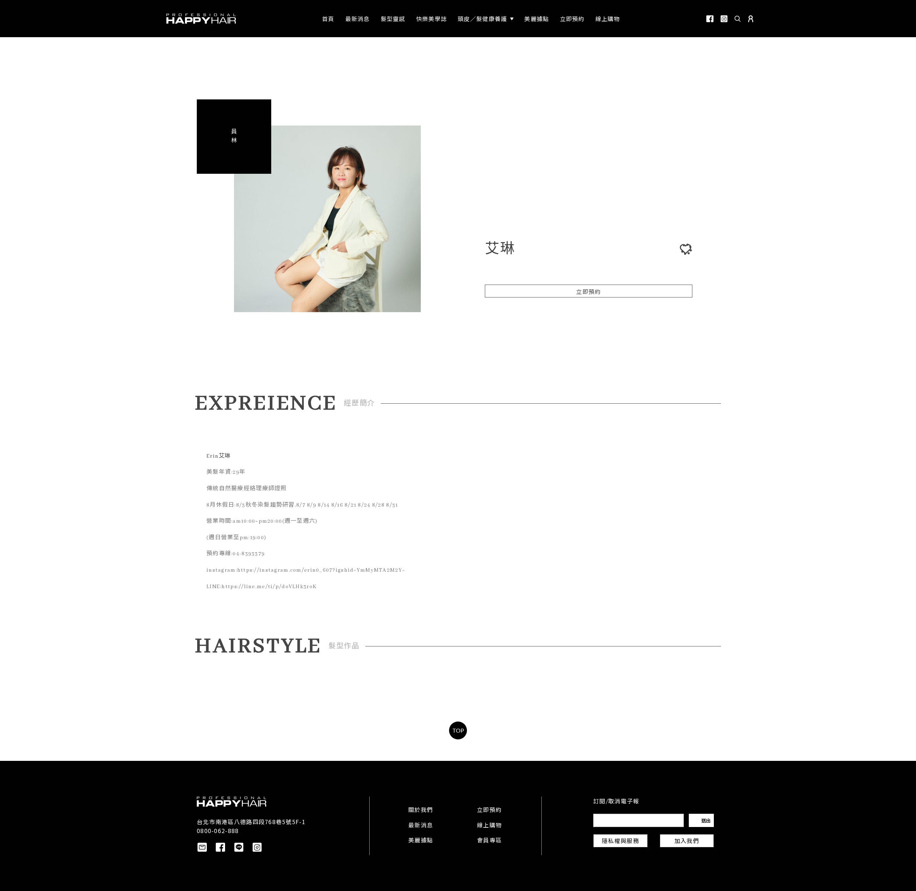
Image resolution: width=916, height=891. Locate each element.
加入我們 (686, 841)
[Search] (738, 18)
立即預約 (588, 292)
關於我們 (420, 810)
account (750, 18)
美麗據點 (420, 841)
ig (724, 18)
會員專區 (489, 841)
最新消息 (420, 826)
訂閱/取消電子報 (616, 802)
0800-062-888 (218, 830)
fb (709, 18)
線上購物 (489, 826)
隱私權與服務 (620, 841)
